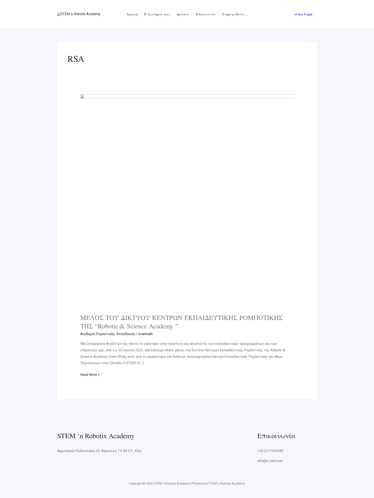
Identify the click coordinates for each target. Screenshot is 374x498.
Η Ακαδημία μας (157, 14)
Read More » (90, 374)
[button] (303, 14)
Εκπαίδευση (125, 334)
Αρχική (132, 14)
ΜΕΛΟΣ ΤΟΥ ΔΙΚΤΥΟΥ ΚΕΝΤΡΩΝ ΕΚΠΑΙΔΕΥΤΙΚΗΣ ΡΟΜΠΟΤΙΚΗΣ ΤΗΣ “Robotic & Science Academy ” (181, 321)
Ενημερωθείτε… (235, 14)
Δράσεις (183, 14)
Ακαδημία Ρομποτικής (97, 334)
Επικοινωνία (206, 14)
